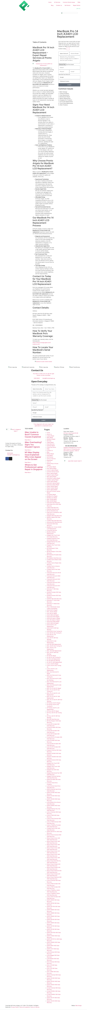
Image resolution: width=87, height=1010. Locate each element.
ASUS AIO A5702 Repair (53, 616)
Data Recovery (51, 444)
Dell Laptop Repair (51, 468)
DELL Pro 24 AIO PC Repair (54, 688)
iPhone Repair (50, 453)
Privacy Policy (15, 1007)
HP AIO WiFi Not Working (53, 660)
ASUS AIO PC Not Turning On (54, 631)
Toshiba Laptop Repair (53, 480)
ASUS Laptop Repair (52, 489)
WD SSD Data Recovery (53, 719)
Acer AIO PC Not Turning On (54, 633)
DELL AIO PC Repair (52, 611)
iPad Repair (50, 455)
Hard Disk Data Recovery (53, 502)
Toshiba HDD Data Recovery (54, 520)
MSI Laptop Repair (51, 476)
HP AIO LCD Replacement (53, 659)
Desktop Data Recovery (53, 509)
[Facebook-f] (7, 458)
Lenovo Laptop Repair (52, 470)
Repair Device (76, 5)
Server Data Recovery (52, 510)
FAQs (79, 2)
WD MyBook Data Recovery (54, 558)
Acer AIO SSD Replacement (54, 644)
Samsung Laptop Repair (53, 484)
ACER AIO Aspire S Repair (53, 618)
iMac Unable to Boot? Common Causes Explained (33, 434)
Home (49, 2)
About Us (49, 434)
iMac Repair (50, 437)
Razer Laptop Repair (52, 473)
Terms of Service (51, 458)
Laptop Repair (50, 436)
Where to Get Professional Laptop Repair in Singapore (34, 467)
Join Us (49, 462)
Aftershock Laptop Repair (53, 478)
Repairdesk (50, 460)
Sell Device (67, 5)
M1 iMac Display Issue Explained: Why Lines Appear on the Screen (33, 455)
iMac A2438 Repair (52, 499)
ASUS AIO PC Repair (52, 610)
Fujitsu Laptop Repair (52, 486)
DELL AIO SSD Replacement (54, 650)
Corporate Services (52, 530)
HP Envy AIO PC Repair (53, 711)
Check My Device (51, 447)
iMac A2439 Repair (52, 501)
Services (49, 440)
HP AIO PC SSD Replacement (54, 662)
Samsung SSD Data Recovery (54, 522)
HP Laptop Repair (51, 466)
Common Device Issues (69, 2)
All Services (57, 2)
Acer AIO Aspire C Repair (53, 620)
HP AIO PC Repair (51, 655)
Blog (52, 5)
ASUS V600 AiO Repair (53, 615)
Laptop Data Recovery (53, 507)
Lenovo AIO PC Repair (52, 664)
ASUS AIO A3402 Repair (53, 621)
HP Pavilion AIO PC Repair (53, 703)
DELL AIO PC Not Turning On (54, 646)
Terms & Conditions (25, 1007)
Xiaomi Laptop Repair (52, 488)
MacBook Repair (51, 439)
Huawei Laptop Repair (52, 475)
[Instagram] (10, 458)
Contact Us (59, 5)
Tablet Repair (50, 442)
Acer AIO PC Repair (52, 613)
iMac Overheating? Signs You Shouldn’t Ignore (33, 444)
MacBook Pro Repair (52, 496)
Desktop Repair (51, 445)
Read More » (28, 440)
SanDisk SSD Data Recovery (54, 598)
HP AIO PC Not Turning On (54, 657)
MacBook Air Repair (52, 497)
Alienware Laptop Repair (53, 483)
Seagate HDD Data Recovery (54, 515)
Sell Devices (50, 457)
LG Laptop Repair (51, 494)
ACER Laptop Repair (52, 481)
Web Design (78, 1005)
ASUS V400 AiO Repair (53, 623)
